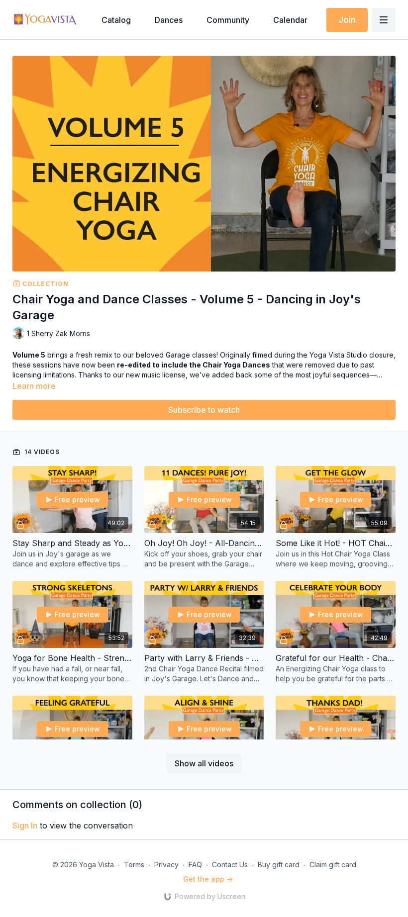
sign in (24, 825)
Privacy (166, 864)
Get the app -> (208, 879)
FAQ (195, 864)
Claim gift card (332, 864)
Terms (134, 864)
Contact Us (230, 864)
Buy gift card (279, 864)
